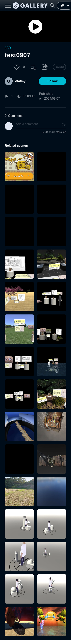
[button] (52, 5)
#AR (8, 48)
